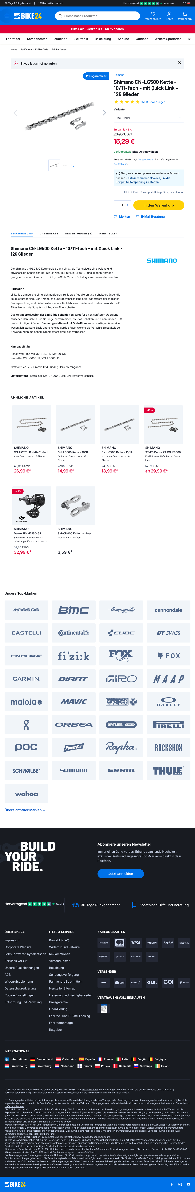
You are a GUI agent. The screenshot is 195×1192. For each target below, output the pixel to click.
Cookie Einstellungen (19, 995)
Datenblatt (49, 233)
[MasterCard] (120, 943)
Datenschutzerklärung (20, 988)
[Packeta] (184, 983)
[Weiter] (104, 112)
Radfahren (26, 49)
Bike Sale (77, 29)
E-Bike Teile (41, 49)
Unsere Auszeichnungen (22, 968)
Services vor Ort (16, 961)
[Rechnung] (104, 943)
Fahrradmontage (61, 1023)
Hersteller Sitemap (62, 988)
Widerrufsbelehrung (19, 981)
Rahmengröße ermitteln (65, 981)
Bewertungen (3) (79, 233)
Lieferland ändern (14, 1106)
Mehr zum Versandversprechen (77, 1146)
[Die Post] (136, 983)
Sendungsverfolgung (64, 974)
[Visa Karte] (136, 943)
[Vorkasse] (120, 957)
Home (14, 49)
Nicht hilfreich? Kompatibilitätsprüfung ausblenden (154, 192)
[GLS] (152, 983)
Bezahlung (56, 968)
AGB (8, 974)
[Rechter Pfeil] (91, 425)
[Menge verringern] (117, 205)
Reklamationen (59, 954)
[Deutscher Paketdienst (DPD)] (120, 983)
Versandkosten (59, 961)
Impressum (12, 940)
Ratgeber (55, 1030)
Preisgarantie (58, 1002)
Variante (119, 109)
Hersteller (108, 233)
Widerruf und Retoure (64, 947)
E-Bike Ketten (59, 49)
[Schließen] (179, 62)
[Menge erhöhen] (127, 205)
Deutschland (120, 164)
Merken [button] (124, 216)
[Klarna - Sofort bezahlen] (184, 943)
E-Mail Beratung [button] (153, 216)
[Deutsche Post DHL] (104, 983)
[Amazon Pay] (104, 957)
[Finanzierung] (136, 957)
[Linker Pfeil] (60, 425)
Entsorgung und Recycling (23, 1002)
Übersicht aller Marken (23, 810)
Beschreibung (22, 233)
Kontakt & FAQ (59, 940)
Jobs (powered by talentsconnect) (27, 954)
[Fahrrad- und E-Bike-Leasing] (152, 957)
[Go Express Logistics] (168, 983)
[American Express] (152, 943)
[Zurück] (15, 112)
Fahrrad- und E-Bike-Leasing (69, 1016)
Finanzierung (58, 1009)
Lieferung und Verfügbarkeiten (70, 995)
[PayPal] (168, 943)
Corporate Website (18, 947)
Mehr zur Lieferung (44, 1133)
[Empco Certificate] (104, 1009)
